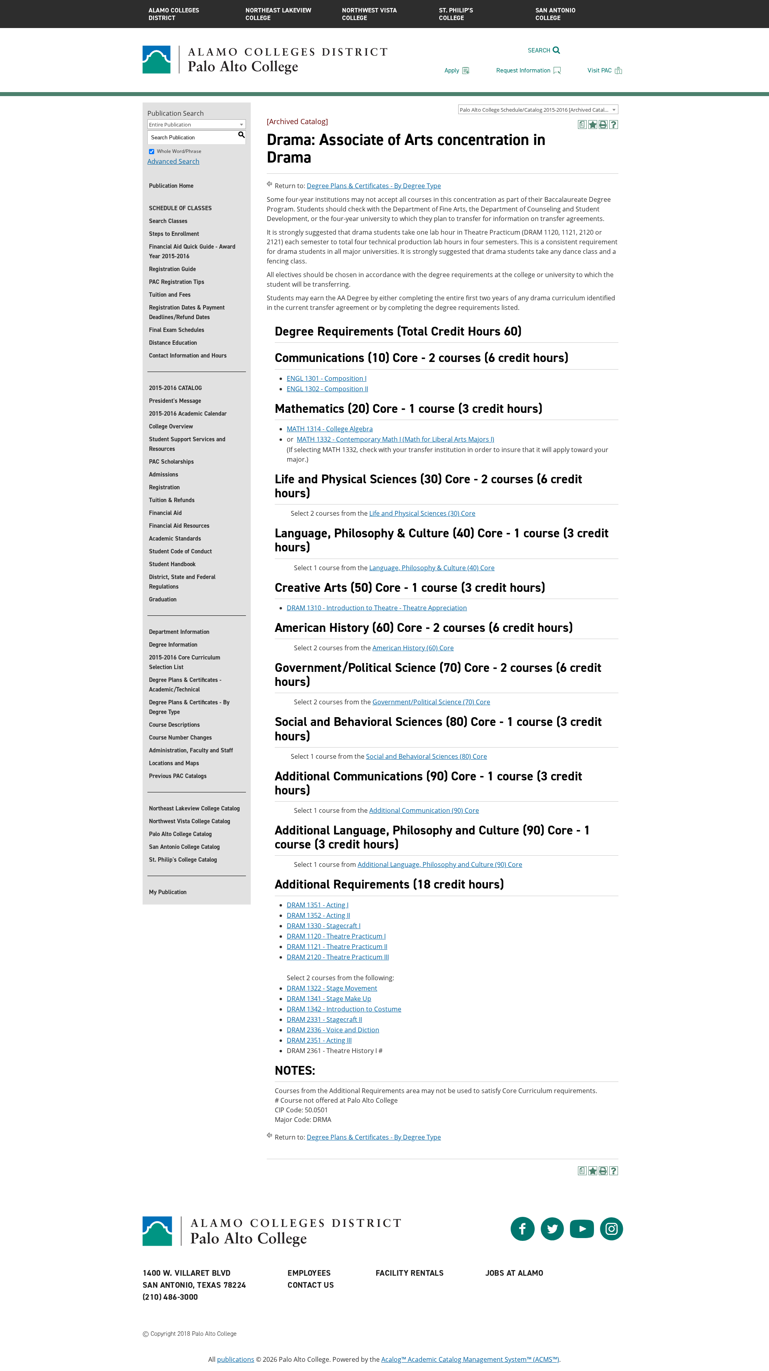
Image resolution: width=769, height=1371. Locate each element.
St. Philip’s (456, 14)
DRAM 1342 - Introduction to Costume (344, 1009)
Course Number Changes (180, 738)
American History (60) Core (413, 647)
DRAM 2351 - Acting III (319, 1040)
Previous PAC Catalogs (178, 776)
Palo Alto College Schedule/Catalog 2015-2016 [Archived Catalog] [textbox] (536, 109)
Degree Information (173, 645)
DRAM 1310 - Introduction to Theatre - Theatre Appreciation (377, 607)
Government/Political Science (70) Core (431, 702)
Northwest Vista (369, 14)
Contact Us (311, 1285)
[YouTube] (582, 1238)
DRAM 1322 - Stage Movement (332, 988)
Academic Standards (175, 539)
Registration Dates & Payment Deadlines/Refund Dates (187, 312)
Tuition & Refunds (172, 500)
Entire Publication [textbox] (170, 124)
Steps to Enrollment (174, 234)
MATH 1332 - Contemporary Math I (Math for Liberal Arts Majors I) (395, 439)
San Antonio (555, 14)
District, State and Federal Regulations (182, 582)
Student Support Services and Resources (187, 444)
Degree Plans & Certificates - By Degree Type (189, 707)
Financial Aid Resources (179, 526)
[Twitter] (552, 1238)
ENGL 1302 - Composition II (327, 388)
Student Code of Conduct (180, 551)
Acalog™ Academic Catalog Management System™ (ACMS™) (470, 1359)
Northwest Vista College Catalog (189, 821)
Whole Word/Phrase (179, 151)
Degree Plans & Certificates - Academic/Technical (185, 685)
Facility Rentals (410, 1273)
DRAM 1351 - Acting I (317, 905)
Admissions (163, 474)
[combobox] (538, 109)
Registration (164, 487)
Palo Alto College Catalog (180, 834)
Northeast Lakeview (278, 14)
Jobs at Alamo (514, 1273)
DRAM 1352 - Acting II (318, 915)
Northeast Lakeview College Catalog (194, 808)
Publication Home (171, 186)
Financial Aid (165, 513)
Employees (309, 1273)
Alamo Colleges (174, 14)
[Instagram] (612, 1238)
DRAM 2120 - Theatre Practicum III (338, 957)
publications (235, 1359)
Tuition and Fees (170, 295)
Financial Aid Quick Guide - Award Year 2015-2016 (192, 251)
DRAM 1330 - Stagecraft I (323, 925)
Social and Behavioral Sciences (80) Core (426, 756)
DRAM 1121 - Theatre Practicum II (337, 946)
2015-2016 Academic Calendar (188, 414)
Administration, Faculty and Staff (191, 750)
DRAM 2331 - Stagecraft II (324, 1019)
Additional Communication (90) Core (424, 810)
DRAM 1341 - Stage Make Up (329, 998)
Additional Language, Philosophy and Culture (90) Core (440, 864)
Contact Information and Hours (188, 356)
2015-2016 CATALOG (175, 388)
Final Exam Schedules (176, 330)
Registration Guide (172, 269)
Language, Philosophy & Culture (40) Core (432, 567)
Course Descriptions (174, 725)
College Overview (171, 426)
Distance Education (173, 343)
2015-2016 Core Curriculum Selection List (184, 662)
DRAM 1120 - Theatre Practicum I (336, 936)
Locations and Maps (174, 763)
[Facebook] (523, 1238)
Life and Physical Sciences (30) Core (422, 513)
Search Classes (168, 221)
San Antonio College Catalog (184, 847)
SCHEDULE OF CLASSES (180, 208)
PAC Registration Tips (176, 282)
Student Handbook (172, 564)
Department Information (179, 632)
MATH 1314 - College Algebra (330, 428)
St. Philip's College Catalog (183, 860)
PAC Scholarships (171, 462)
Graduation (163, 599)
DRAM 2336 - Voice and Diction (333, 1029)
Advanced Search (173, 161)
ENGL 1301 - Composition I (326, 378)
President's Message (175, 401)
